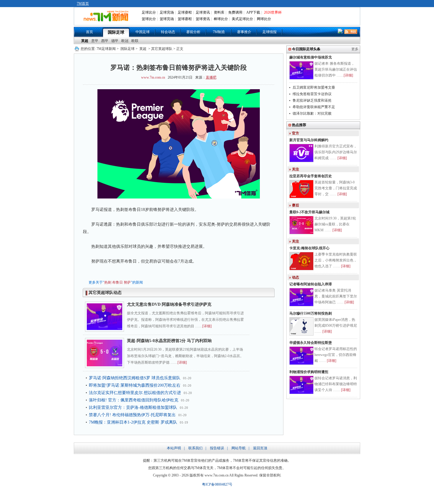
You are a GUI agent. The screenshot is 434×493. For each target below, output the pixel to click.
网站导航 (238, 448)
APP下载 (253, 12)
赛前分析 (193, 32)
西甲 (104, 41)
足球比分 (149, 12)
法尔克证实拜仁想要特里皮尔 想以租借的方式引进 (135, 393)
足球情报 (269, 32)
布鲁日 (117, 282)
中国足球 (143, 32)
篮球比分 (149, 19)
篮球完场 (167, 19)
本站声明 (174, 448)
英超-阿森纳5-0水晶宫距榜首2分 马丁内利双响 (169, 341)
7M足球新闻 (106, 49)
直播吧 (211, 77)
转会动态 (168, 32)
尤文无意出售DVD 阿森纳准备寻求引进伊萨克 (169, 304)
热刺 (107, 282)
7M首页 (83, 3)
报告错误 (217, 448)
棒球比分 (221, 19)
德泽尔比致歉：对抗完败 (312, 113)
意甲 (94, 41)
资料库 (219, 12)
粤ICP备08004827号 (217, 484)
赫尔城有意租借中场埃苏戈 (310, 57)
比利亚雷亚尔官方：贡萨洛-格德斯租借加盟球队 (133, 407)
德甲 (114, 41)
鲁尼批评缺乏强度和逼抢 (312, 100)
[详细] (207, 326)
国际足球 (116, 32)
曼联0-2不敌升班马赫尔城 (309, 212)
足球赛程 (185, 12)
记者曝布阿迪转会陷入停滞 (310, 284)
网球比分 (264, 19)
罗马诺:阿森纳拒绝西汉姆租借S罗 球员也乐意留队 (134, 378)
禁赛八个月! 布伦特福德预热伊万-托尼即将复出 (132, 415)
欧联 (134, 41)
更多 (354, 49)
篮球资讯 (203, 19)
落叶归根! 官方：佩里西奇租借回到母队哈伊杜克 (133, 400)
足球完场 (167, 12)
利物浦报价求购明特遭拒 (308, 372)
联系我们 (195, 448)
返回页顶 (260, 448)
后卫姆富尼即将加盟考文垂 (314, 87)
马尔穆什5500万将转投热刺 (310, 313)
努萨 (127, 282)
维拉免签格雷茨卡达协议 (312, 94)
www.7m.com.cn (153, 77)
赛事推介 (244, 32)
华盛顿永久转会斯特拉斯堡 (310, 343)
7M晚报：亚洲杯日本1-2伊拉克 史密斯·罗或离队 (133, 422)
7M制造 (219, 32)
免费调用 (235, 12)
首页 (89, 32)
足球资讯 (203, 12)
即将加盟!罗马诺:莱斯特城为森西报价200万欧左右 (134, 385)
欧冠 (124, 41)
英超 (84, 41)
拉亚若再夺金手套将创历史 (310, 176)
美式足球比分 (242, 19)
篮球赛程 (185, 19)
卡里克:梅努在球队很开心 (309, 248)
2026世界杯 (273, 12)
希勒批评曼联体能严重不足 (314, 107)
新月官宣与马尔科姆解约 (308, 140)
